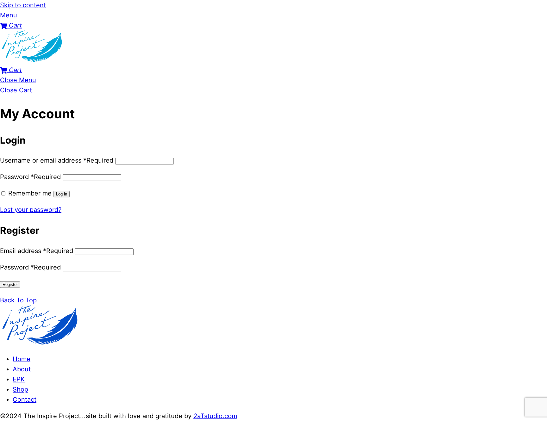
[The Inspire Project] (31, 60)
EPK (19, 379)
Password (30, 177)
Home (21, 359)
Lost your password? (30, 210)
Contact (24, 399)
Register (10, 284)
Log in (61, 194)
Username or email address (56, 160)
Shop (20, 389)
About (22, 369)
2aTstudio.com (215, 416)
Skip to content (23, 5)
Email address (36, 251)
